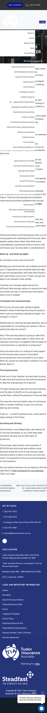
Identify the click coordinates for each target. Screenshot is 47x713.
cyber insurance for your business (28, 470)
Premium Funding (28, 117)
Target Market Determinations (14, 628)
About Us (31, 33)
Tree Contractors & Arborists (24, 222)
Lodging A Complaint (11, 614)
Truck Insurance (28, 142)
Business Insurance (33, 61)
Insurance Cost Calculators (24, 186)
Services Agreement (10, 637)
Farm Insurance (28, 87)
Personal (38, 155)
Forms (5, 609)
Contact (41, 234)
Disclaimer (6, 595)
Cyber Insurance (28, 82)
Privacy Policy (8, 618)
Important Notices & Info (12, 623)
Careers (31, 38)
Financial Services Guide (12, 604)
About (40, 27)
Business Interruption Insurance (23, 67)
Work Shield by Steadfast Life (23, 147)
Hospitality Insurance (26, 92)
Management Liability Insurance (23, 107)
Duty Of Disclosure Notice (13, 600)
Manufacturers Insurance (23, 112)
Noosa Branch (29, 53)
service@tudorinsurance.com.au (17, 533)
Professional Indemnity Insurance (22, 122)
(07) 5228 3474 (10, 517)
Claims (5, 590)
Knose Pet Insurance (27, 181)
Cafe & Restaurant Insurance (24, 72)
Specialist (38, 199)
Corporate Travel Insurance (24, 77)
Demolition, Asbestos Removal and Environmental (21, 211)
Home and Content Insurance (24, 166)
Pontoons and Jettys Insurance (23, 217)
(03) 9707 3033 (10, 511)
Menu (43, 22)
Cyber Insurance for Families (24, 161)
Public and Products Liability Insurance (20, 127)
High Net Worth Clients (26, 171)
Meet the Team (29, 43)
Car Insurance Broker (27, 176)
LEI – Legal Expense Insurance (21, 102)
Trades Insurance (28, 137)
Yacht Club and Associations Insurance (20, 227)
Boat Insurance (29, 205)
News (32, 48)
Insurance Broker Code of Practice (16, 633)
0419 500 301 (35, 522)
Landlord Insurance (27, 97)
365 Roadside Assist (26, 191)
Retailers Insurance (26, 132)
